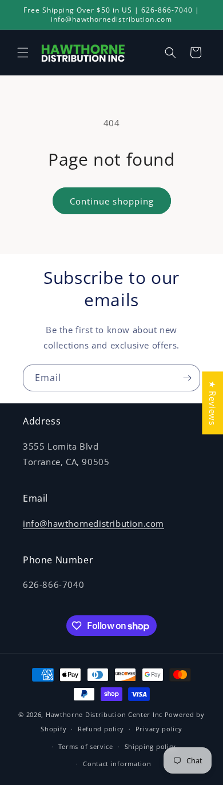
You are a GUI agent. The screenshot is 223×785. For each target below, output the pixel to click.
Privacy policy (159, 728)
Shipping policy (151, 746)
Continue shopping (112, 201)
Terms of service (85, 746)
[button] (22, 52)
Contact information (117, 763)
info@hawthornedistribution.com (93, 523)
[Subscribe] (187, 378)
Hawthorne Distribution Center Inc (104, 714)
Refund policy (101, 728)
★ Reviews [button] (212, 403)
